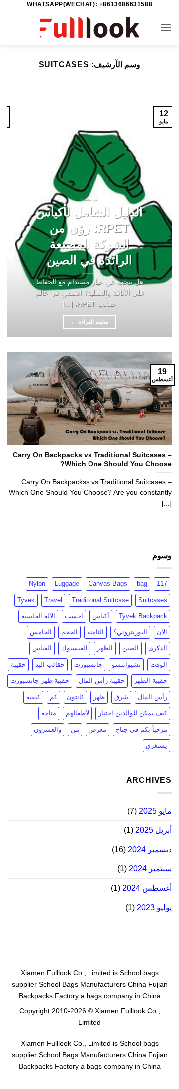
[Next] (16, 213)
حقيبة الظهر (150, 680)
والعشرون (47, 729)
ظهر (99, 697)
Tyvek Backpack (143, 616)
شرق (121, 697)
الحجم (69, 632)
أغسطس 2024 (147, 888)
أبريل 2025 (153, 830)
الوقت (158, 664)
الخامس (41, 632)
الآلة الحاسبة (38, 616)
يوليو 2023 (154, 907)
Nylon (37, 583)
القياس (42, 648)
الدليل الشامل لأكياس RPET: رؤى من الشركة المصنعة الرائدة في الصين (89, 235)
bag (142, 583)
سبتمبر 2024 (150, 868)
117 (162, 583)
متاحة (48, 713)
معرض (97, 729)
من (75, 729)
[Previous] (156, 213)
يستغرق (156, 745)
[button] (166, 27)
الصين (130, 648)
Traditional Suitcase (100, 600)
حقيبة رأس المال (102, 680)
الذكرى (157, 648)
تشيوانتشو (126, 664)
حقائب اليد (50, 664)
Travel (53, 600)
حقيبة (18, 664)
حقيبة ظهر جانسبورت (39, 680)
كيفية (33, 697)
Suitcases (152, 600)
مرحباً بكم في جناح (141, 729)
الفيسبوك (74, 648)
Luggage (67, 583)
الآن (162, 632)
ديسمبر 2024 (150, 849)
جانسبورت (88, 664)
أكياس (100, 616)
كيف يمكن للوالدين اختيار (132, 713)
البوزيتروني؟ (130, 632)
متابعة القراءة (89, 322)
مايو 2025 (155, 811)
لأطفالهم (77, 713)
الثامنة (95, 632)
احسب (74, 616)
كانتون (75, 697)
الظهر (105, 648)
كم (53, 697)
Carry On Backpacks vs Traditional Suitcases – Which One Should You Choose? (92, 459)
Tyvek (26, 600)
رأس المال (152, 697)
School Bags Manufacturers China (92, 984)
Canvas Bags (108, 583)
